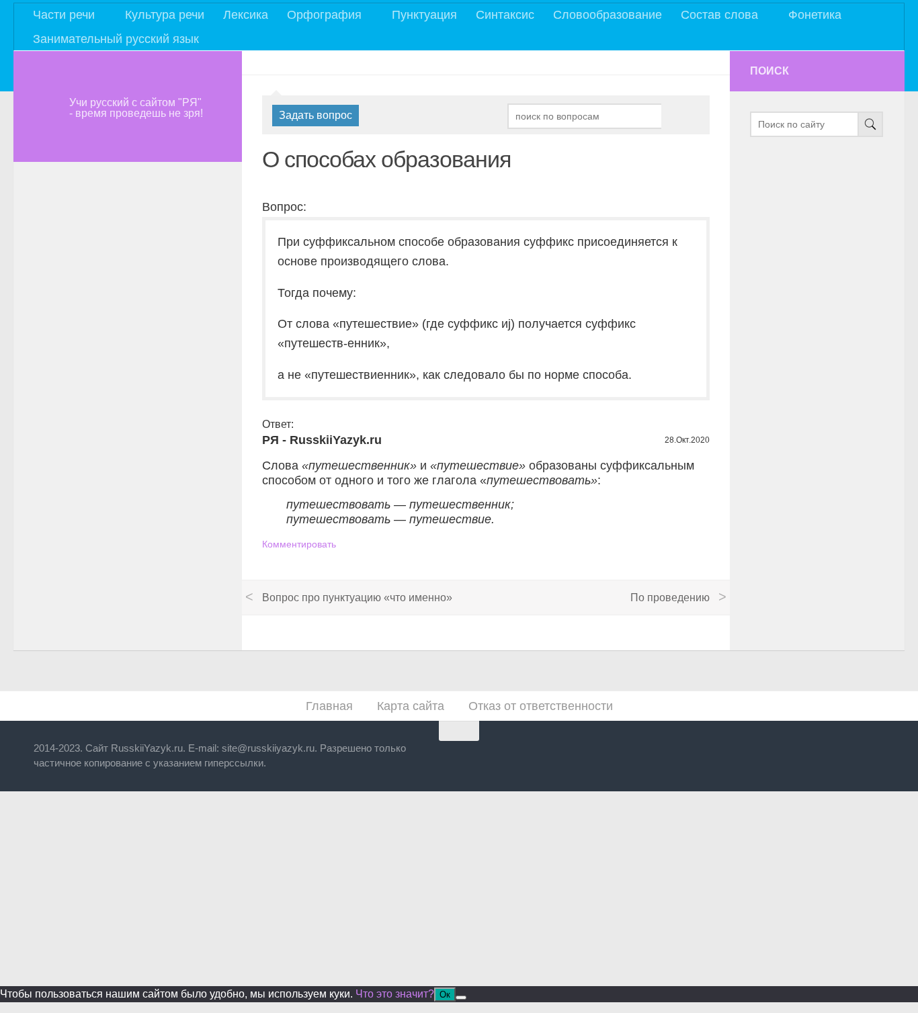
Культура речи (164, 14)
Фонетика (814, 14)
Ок (445, 994)
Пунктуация (424, 14)
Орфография (324, 14)
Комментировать (299, 544)
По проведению (670, 597)
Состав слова (719, 14)
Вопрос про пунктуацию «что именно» (357, 597)
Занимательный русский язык (116, 39)
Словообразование (607, 14)
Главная (329, 706)
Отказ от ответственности (540, 706)
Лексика (245, 14)
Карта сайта (410, 706)
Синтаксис (505, 14)
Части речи (64, 14)
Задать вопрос (315, 115)
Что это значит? (395, 994)
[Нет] (461, 998)
